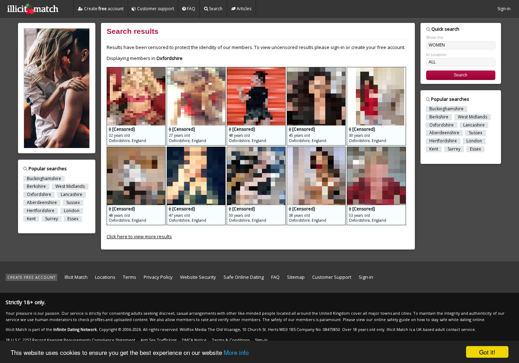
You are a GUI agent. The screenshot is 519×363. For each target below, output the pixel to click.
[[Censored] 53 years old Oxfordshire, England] (376, 150)
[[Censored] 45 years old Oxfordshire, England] (317, 70)
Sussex (73, 202)
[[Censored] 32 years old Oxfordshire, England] (137, 70)
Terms (129, 277)
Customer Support (331, 277)
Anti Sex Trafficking (159, 340)
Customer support (155, 9)
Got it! (487, 351)
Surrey (51, 219)
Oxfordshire (39, 194)
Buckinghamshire (44, 179)
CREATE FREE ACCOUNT (31, 277)
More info (236, 352)
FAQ (190, 9)
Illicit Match (76, 277)
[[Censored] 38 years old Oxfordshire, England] (317, 150)
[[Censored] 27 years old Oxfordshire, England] (197, 70)
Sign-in (504, 9)
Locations (105, 277)
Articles (243, 9)
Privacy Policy (158, 277)
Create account (103, 9)
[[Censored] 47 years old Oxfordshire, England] (197, 150)
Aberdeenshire (42, 202)
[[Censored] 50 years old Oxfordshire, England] (257, 150)
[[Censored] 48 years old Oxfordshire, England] (257, 70)
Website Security (198, 277)
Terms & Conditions (231, 340)
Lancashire (71, 194)
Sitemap (296, 277)
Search (215, 9)
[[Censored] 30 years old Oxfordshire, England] (376, 70)
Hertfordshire (40, 211)
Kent (31, 219)
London (71, 211)
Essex (72, 219)
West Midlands (70, 186)
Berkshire (36, 186)
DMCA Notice (194, 340)
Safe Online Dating (243, 277)
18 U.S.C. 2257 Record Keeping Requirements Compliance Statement (70, 340)
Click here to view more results (139, 236)
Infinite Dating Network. (75, 329)
